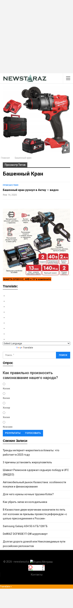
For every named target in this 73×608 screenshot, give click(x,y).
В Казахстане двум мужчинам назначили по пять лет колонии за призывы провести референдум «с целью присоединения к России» (35, 514)
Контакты (36, 574)
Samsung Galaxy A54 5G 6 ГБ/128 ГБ (25, 526)
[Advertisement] (36, 36)
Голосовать (33, 433)
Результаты (13, 433)
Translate (28, 347)
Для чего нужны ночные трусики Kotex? (28, 494)
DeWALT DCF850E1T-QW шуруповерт (25, 533)
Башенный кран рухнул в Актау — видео (31, 190)
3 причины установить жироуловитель (27, 462)
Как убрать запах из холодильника (25, 501)
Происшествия (10, 185)
